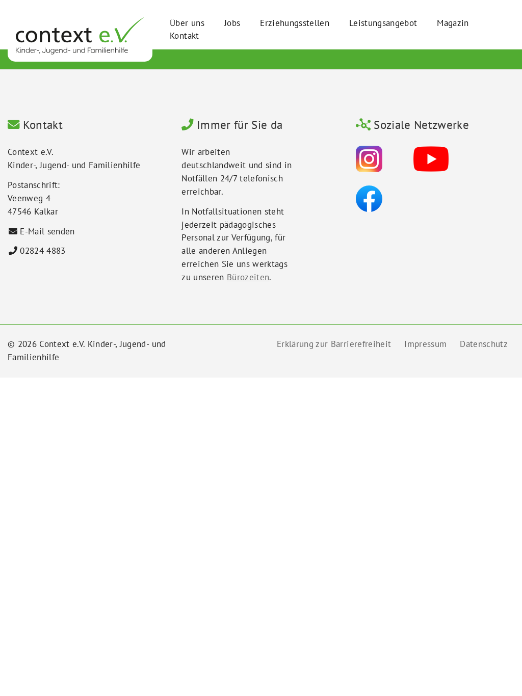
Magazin (452, 23)
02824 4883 (42, 250)
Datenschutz (484, 344)
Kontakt (184, 35)
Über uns (187, 23)
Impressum (425, 344)
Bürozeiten (248, 277)
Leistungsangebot (383, 23)
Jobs (232, 23)
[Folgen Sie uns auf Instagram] (369, 158)
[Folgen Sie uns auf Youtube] (431, 158)
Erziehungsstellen (294, 23)
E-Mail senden (47, 231)
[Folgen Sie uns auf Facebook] (369, 198)
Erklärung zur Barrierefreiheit (334, 344)
